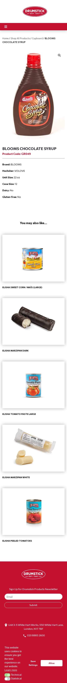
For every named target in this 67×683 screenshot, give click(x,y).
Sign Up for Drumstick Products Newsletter (33, 589)
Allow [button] (52, 663)
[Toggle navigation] (5, 26)
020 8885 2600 (36, 635)
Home (5, 38)
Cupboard (37, 38)
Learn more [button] (11, 670)
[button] (59, 55)
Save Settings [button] (33, 663)
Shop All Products (20, 38)
